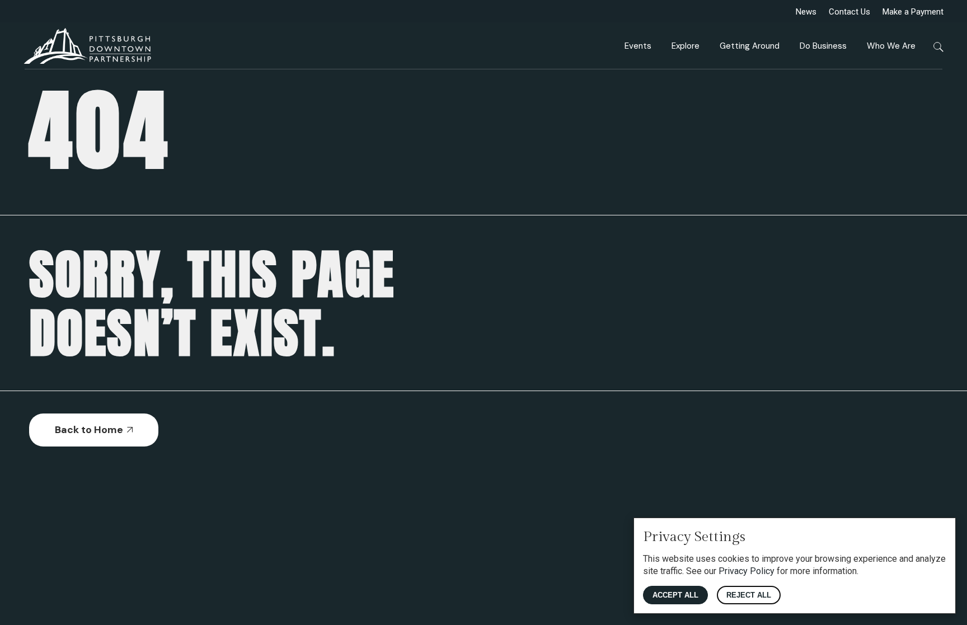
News (806, 12)
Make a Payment (912, 12)
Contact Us (849, 12)
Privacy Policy (746, 571)
